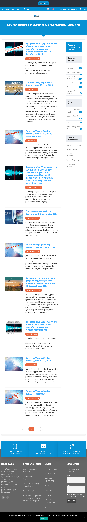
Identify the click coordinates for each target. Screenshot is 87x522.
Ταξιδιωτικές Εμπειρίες (71, 92)
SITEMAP (48, 507)
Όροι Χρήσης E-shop (74, 145)
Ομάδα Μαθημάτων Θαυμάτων (73, 128)
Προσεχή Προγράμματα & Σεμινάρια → (74, 47)
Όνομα (69, 475)
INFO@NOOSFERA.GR (43, 454)
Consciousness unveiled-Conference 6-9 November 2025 (41, 212)
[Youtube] (28, 9)
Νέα (68, 87)
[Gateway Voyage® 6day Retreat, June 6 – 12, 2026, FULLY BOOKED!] (14, 137)
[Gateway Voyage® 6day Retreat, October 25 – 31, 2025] (14, 250)
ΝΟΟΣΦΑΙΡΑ (50, 473)
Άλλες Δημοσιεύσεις (74, 72)
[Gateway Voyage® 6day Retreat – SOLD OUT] (14, 397)
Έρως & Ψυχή (28, 491)
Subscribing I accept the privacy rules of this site (76, 495)
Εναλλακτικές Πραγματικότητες (73, 77)
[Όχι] (84, 517)
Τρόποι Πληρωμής (73, 160)
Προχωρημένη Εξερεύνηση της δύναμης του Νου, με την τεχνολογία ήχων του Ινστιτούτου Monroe (41, 325)
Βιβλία (69, 122)
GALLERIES (49, 490)
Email (68, 485)
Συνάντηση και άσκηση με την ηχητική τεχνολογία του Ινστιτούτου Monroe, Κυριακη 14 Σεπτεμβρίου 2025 (41, 282)
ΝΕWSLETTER (61, 9)
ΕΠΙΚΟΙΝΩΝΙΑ (72, 9)
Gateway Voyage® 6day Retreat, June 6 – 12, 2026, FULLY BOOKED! (38, 134)
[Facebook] (24, 9)
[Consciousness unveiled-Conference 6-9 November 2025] (14, 217)
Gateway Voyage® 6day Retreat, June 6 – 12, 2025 (38, 359)
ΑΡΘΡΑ (48, 486)
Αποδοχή (44, 519)
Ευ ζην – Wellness (73, 83)
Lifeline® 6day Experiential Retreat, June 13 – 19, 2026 (39, 83)
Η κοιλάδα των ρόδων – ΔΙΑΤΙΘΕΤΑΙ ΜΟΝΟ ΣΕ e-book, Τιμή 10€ (32, 498)
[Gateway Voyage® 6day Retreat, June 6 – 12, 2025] (14, 363)
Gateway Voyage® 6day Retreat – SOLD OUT (37, 392)
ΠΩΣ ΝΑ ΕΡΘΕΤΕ (15, 454)
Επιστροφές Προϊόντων (71, 165)
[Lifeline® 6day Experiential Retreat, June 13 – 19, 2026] (14, 88)
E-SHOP (48, 495)
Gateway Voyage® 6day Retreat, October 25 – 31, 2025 (40, 246)
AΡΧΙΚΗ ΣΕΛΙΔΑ (51, 469)
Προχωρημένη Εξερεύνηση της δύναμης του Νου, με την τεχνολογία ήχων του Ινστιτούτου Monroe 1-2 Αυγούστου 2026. (41, 49)
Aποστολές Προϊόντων (70, 155)
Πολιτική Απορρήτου (74, 149)
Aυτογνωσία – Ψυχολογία (71, 67)
